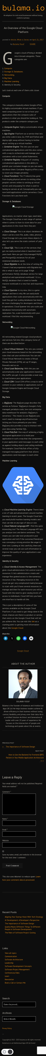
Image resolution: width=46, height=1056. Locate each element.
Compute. (8, 68)
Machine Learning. (11, 81)
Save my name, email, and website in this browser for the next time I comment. (22, 856)
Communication (11, 956)
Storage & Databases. (13, 71)
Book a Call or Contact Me (15, 983)
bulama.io (23, 7)
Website (5, 840)
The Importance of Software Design (18, 746)
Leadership (9, 963)
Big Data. (8, 78)
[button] (7, 1052)
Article (13, 40)
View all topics (10, 953)
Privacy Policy (7, 1028)
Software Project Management (17, 969)
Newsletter (9, 979)
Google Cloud (17, 628)
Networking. (9, 75)
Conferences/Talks (12, 973)
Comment (6, 792)
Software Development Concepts (18, 966)
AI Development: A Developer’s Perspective (22, 920)
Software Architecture (14, 959)
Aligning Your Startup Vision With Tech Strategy (24, 917)
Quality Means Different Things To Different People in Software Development (22, 928)
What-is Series (23, 40)
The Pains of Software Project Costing (20, 932)
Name (5, 819)
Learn (7, 976)
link (33, 621)
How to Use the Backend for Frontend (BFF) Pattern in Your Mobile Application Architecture (25, 757)
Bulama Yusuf (18, 44)
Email (5, 829)
